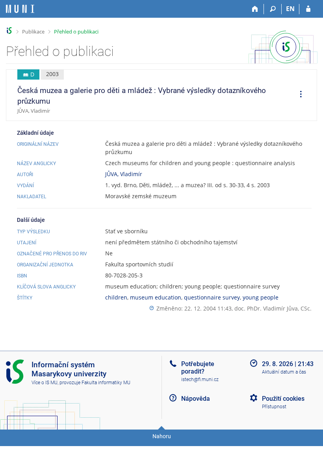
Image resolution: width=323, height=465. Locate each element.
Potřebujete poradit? (197, 367)
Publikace (33, 31)
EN (290, 8)
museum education (155, 297)
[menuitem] (298, 95)
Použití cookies (283, 398)
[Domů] (255, 9)
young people (260, 297)
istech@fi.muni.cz (200, 379)
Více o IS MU (45, 382)
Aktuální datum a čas (284, 372)
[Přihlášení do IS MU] (308, 9)
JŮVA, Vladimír (123, 174)
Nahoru (161, 436)
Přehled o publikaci (76, 31)
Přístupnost (274, 406)
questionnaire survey (212, 297)
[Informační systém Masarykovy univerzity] (20, 9)
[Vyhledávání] (273, 9)
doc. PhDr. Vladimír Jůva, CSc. (273, 308)
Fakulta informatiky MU (106, 382)
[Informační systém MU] (9, 30)
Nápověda (195, 398)
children (116, 297)
